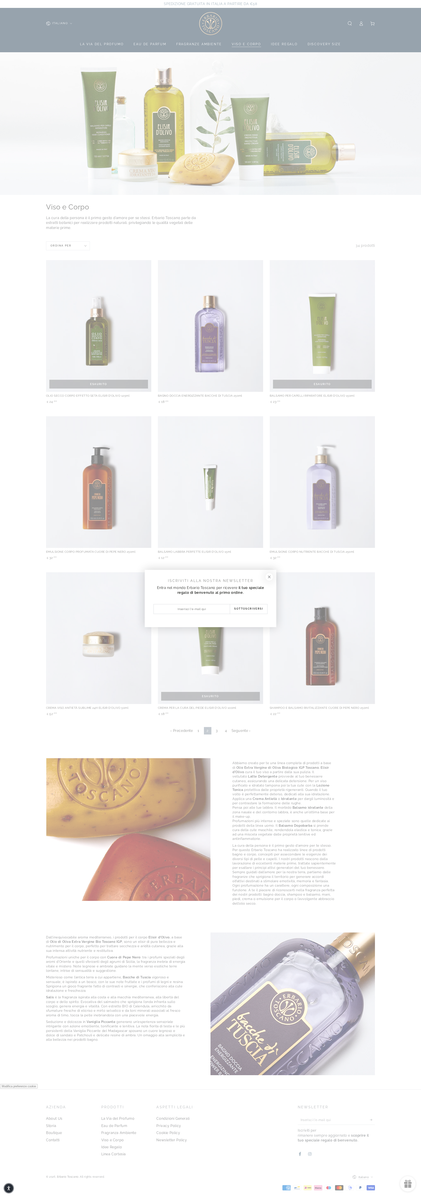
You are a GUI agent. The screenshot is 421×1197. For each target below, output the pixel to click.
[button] (9, 1188)
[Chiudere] (269, 577)
